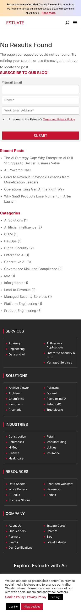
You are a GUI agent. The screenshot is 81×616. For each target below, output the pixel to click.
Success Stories (19, 500)
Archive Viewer (19, 387)
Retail (50, 436)
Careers (52, 531)
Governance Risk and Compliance (30, 269)
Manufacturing (56, 442)
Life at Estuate (56, 542)
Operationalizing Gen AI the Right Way (34, 189)
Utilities (51, 447)
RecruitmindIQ (56, 398)
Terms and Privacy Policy (59, 119)
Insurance (53, 453)
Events (13, 542)
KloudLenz (16, 404)
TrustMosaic (55, 409)
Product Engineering (20, 311)
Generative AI (14, 262)
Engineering (17, 348)
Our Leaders (17, 531)
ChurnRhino (16, 398)
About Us (15, 525)
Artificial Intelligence (20, 227)
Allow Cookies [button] (32, 606)
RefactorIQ (54, 404)
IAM (7, 276)
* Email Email (12, 82)
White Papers (18, 489)
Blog (50, 536)
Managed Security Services (25, 296)
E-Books (14, 494)
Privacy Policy (36, 597)
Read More (48, 12)
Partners (14, 536)
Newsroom (54, 489)
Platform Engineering (20, 303)
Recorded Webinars (60, 484)
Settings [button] (55, 597)
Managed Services (59, 362)
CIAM (8, 234)
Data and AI (17, 354)
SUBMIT (40, 135)
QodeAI (52, 393)
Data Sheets (17, 484)
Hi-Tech (14, 447)
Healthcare (16, 458)
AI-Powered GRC (17, 170)
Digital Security (16, 248)
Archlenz (15, 393)
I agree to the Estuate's (43, 119)
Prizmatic (15, 409)
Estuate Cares (56, 525)
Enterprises (16, 442)
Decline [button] (13, 606)
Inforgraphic (13, 283)
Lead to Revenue (17, 290)
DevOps (10, 241)
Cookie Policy (15, 597)
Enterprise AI (14, 255)
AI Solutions (13, 220)
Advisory (15, 343)
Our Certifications (20, 547)
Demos (51, 494)
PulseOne (53, 387)
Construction (17, 436)
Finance (14, 453)
